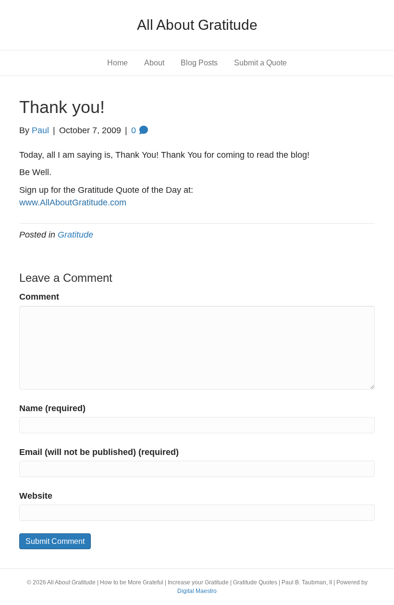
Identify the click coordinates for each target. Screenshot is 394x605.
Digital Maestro (197, 591)
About (154, 63)
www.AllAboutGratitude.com (72, 202)
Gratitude (75, 234)
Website (35, 496)
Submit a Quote (260, 63)
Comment (39, 297)
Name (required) (52, 408)
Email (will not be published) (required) (99, 452)
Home (117, 63)
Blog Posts (199, 63)
